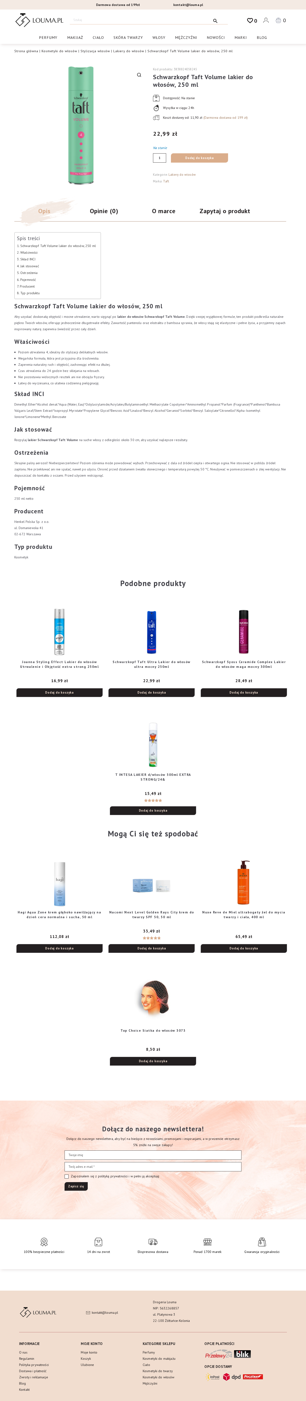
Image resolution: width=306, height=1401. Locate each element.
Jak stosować (29, 266)
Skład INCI (27, 259)
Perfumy (48, 37)
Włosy (159, 37)
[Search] (215, 20)
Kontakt (24, 1389)
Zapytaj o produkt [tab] (225, 211)
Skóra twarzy (128, 37)
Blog (262, 37)
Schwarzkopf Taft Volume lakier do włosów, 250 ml (58, 246)
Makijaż (75, 37)
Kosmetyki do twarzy (158, 1371)
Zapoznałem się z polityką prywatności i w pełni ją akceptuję (114, 1176)
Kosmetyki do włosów (59, 51)
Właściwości (29, 252)
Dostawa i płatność (33, 1371)
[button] (139, 74)
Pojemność (28, 280)
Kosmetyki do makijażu (159, 1358)
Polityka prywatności (34, 1365)
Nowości (216, 37)
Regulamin (26, 1358)
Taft (166, 181)
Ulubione (87, 1365)
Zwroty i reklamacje (33, 1377)
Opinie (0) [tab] (104, 211)
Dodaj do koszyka (199, 158)
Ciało (98, 37)
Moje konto (89, 1352)
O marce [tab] (163, 211)
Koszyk (86, 1358)
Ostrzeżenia (29, 273)
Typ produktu (30, 293)
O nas (23, 1352)
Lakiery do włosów (128, 51)
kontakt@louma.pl (188, 5)
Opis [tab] (44, 211)
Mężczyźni (186, 37)
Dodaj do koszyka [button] (59, 692)
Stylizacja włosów (95, 51)
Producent (27, 286)
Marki (241, 37)
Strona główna (26, 51)
